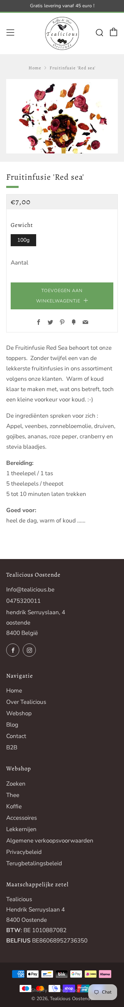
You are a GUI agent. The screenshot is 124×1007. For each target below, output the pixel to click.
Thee (12, 795)
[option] (62, 116)
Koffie (14, 806)
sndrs (87, 990)
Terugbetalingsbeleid (34, 863)
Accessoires (21, 818)
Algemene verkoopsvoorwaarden (49, 841)
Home (35, 68)
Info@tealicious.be (30, 590)
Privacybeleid (24, 852)
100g (23, 240)
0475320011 (23, 601)
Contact (16, 736)
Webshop (19, 713)
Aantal (19, 263)
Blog (12, 725)
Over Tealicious (26, 702)
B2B (11, 747)
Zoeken (15, 784)
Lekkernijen (21, 829)
